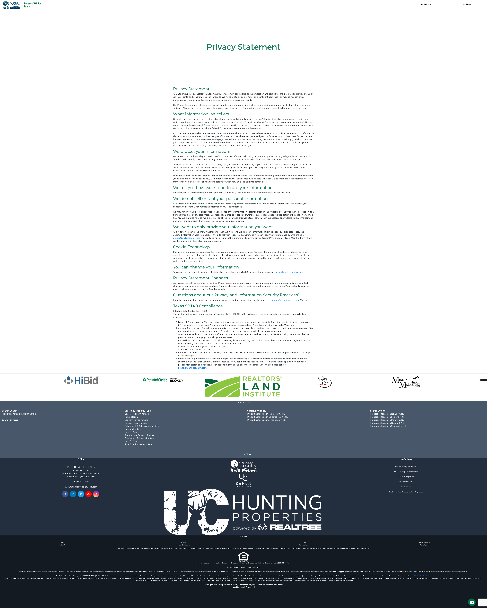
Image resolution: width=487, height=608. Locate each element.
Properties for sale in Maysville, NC (387, 420)
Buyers (183, 543)
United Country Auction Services (405, 472)
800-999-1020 (283, 563)
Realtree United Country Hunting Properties (406, 492)
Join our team (405, 487)
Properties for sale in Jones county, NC (266, 420)
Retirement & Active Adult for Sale (142, 426)
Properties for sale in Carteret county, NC (267, 417)
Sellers (304, 543)
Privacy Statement (183, 545)
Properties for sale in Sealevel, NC (387, 417)
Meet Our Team (424, 543)
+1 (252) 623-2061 (86, 476)
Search (427, 4)
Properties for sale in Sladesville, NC (388, 426)
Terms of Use (303, 545)
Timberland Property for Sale (139, 438)
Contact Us (62, 545)
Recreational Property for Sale (140, 435)
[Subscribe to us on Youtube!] (88, 494)
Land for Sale (131, 432)
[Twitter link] (81, 494)
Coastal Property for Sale (137, 414)
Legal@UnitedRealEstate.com (420, 576)
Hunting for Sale (133, 429)
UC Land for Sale (405, 482)
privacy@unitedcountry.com (187, 238)
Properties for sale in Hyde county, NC (266, 414)
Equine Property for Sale (137, 447)
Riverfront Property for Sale (138, 444)
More (248, 454)
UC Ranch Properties (406, 477)
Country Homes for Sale (136, 420)
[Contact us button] (472, 602)
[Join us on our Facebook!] (65, 494)
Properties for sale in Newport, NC (387, 414)
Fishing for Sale (132, 417)
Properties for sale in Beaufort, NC (387, 423)
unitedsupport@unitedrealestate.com (348, 572)
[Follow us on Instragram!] (96, 494)
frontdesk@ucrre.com (86, 486)
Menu (468, 4)
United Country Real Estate (405, 467)
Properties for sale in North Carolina (20, 414)
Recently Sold (425, 545)
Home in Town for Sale (136, 423)
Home (62, 543)
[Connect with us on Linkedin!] (73, 494)
